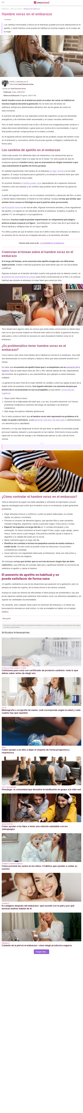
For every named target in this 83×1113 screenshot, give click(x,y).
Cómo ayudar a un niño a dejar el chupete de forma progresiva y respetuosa (36, 751)
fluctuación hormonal (13, 207)
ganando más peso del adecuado (50, 420)
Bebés (4, 747)
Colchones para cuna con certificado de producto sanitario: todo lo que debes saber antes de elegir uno (40, 672)
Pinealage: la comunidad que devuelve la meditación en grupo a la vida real (41, 789)
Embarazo (5, 9)
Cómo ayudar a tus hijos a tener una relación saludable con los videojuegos (35, 827)
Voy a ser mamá (16, 9)
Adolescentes (7, 824)
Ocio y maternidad (9, 787)
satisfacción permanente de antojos (20, 277)
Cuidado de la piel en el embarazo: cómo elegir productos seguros (37, 945)
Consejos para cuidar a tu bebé (14, 668)
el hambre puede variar (31, 183)
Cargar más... (41, 952)
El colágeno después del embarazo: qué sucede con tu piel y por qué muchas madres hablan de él (38, 907)
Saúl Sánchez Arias (26, 84)
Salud (4, 708)
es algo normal (56, 171)
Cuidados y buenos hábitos (12, 864)
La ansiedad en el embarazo (52, 243)
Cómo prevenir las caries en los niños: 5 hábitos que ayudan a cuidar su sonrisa (39, 867)
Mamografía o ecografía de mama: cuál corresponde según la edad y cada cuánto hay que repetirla (41, 711)
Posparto (5, 903)
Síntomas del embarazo (32, 9)
